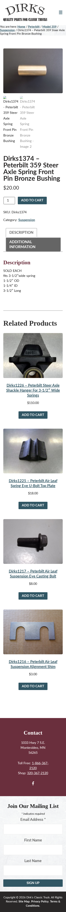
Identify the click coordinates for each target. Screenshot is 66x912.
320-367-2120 (37, 773)
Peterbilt (34, 26)
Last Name (33, 861)
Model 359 (49, 26)
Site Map (24, 901)
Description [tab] (21, 232)
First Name (33, 840)
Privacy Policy (40, 901)
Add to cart (32, 200)
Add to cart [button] (33, 415)
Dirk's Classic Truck (27, 12)
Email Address (33, 820)
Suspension (7, 30)
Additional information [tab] (22, 244)
